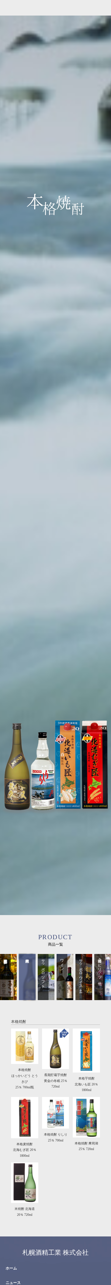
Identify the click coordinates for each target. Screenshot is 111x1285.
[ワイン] (65, 997)
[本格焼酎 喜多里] (8, 997)
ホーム (11, 1268)
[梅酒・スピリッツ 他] (102, 997)
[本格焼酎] (27, 997)
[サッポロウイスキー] (83, 997)
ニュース (13, 1282)
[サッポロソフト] (46, 997)
